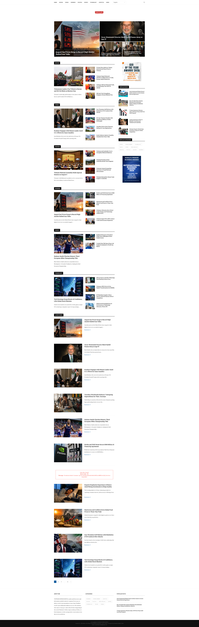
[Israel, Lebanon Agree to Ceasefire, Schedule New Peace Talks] (90, 137)
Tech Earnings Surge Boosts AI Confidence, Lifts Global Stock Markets (68, 300)
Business (73, 2)
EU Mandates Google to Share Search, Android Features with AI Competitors (104, 296)
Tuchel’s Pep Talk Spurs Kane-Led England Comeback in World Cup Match (105, 245)
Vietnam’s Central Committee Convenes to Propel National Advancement (103, 170)
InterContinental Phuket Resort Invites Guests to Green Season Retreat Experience (136, 93)
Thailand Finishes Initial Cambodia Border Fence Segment (104, 160)
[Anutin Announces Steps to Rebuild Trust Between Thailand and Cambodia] (123, 122)
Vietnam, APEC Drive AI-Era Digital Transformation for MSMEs (105, 287)
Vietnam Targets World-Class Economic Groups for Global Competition (136, 130)
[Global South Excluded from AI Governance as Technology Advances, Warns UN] (90, 306)
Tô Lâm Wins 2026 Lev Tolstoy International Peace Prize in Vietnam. (104, 69)
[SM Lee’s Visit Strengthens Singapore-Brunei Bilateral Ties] (90, 96)
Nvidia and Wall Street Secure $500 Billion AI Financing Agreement (105, 193)
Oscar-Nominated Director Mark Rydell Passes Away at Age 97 (97, 345)
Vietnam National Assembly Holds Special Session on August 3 (68, 173)
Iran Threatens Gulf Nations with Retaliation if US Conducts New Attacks (104, 111)
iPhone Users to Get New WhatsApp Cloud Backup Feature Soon (105, 278)
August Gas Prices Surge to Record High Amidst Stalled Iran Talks (75, 53)
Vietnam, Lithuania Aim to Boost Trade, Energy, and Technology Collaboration (104, 211)
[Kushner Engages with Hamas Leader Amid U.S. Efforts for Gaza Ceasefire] (111, 49)
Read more (87, 330)
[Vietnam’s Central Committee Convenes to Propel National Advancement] (90, 171)
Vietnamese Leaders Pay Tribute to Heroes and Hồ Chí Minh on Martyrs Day (68, 90)
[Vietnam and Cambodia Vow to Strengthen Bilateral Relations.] (90, 153)
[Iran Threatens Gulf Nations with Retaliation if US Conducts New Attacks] (90, 112)
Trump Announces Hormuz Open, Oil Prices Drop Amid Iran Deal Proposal (137, 112)
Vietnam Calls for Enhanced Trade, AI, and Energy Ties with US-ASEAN (105, 86)
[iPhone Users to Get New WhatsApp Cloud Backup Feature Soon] (90, 280)
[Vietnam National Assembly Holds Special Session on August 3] (68, 160)
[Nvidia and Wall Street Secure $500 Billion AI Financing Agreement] (90, 195)
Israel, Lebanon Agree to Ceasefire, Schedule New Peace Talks (105, 135)
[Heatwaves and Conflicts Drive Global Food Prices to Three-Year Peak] (90, 204)
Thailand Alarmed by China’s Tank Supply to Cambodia (105, 177)
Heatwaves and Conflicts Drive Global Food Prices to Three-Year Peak (104, 203)
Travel (121, 147)
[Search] (144, 2)
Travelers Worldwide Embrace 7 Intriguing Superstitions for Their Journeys (132, 53)
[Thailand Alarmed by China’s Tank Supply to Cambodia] (90, 179)
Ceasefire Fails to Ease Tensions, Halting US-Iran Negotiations (104, 127)
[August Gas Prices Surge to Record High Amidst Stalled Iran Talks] (76, 39)
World (66, 2)
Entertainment (128, 144)
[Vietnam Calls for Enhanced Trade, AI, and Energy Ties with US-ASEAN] (90, 87)
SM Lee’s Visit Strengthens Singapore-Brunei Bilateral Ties (104, 94)
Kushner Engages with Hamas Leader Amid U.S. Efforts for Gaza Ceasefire (110, 53)
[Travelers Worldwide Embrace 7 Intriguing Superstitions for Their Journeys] (133, 49)
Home (55, 2)
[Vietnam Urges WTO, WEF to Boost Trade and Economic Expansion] (90, 221)
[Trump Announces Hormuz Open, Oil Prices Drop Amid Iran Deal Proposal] (123, 113)
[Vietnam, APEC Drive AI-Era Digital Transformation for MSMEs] (90, 289)
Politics (80, 2)
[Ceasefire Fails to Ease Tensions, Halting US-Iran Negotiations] (90, 129)
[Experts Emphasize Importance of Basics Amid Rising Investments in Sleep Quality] (68, 493)
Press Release (134, 147)
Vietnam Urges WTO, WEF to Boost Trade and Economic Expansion (105, 219)
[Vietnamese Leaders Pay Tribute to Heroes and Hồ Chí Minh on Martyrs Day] (68, 76)
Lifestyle (101, 2)
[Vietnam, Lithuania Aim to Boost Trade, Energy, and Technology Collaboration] (90, 212)
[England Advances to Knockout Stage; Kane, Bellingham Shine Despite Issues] (90, 237)
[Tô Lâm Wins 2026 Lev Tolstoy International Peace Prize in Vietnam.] (90, 70)
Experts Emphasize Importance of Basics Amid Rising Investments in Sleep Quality (98, 486)
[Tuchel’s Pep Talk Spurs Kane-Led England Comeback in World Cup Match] (90, 246)
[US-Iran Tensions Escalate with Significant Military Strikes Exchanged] (90, 120)
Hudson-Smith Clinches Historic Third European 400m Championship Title (66, 257)
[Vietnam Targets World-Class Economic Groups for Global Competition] (123, 131)
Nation (61, 2)
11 (67, 581)
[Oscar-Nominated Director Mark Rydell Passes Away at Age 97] (122, 31)
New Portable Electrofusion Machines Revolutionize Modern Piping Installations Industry (136, 103)
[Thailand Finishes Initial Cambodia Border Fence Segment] (90, 162)
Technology (93, 2)
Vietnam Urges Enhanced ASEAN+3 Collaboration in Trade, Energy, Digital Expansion (104, 77)
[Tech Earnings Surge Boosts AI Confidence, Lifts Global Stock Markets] (68, 286)
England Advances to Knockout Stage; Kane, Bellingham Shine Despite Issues (104, 236)
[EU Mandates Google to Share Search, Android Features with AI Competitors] (90, 297)
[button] (57, 39)
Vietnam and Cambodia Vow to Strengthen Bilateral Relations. (104, 151)
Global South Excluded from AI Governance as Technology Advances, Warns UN (104, 305)
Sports (86, 2)
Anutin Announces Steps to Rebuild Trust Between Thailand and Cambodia (136, 121)
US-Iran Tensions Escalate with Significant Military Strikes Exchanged (104, 119)
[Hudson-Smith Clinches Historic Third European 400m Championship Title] (68, 243)
